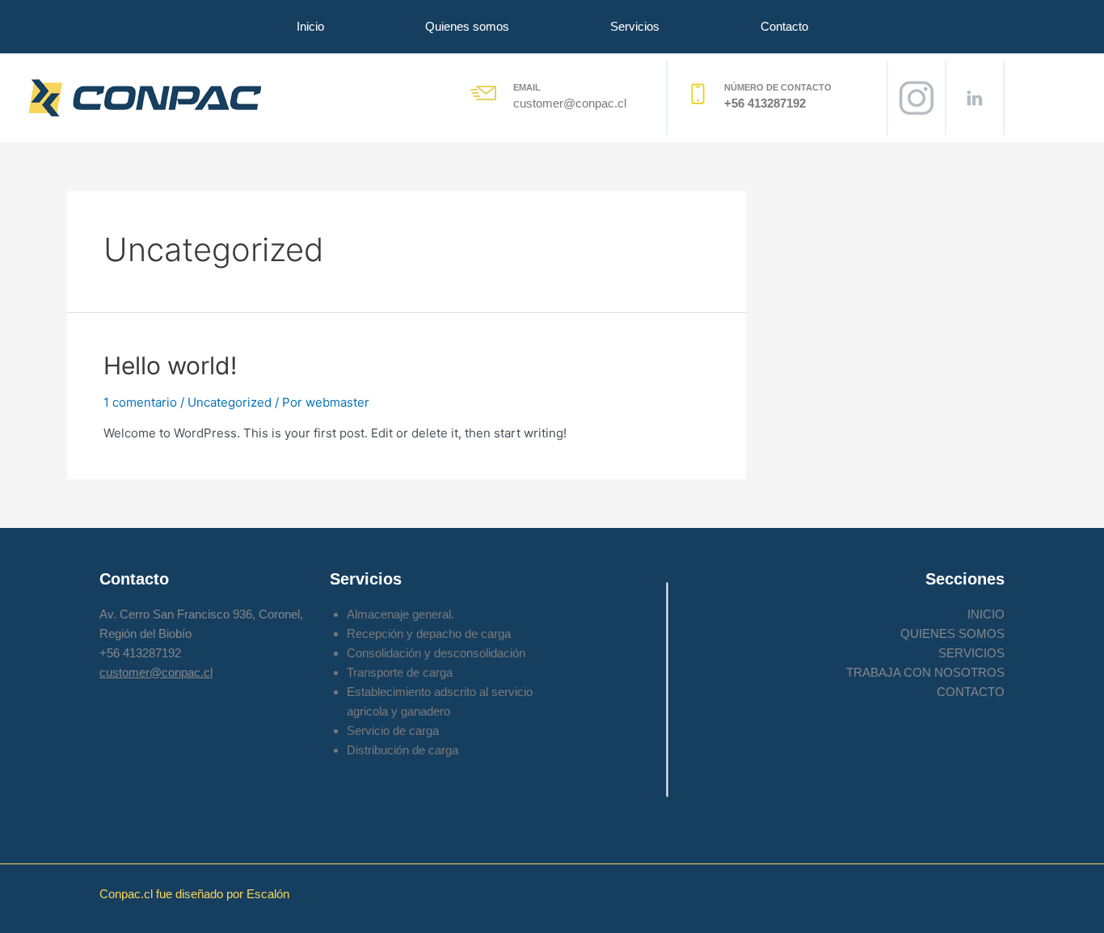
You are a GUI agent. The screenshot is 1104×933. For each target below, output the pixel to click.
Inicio (310, 26)
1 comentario (140, 402)
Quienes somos (467, 26)
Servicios (634, 26)
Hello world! (170, 365)
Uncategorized (230, 402)
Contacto (784, 26)
